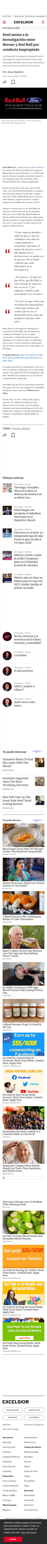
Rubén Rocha (19, 16)
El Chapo (7, 1500)
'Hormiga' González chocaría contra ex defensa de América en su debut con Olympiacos (28, 492)
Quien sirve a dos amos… (24, 704)
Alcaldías (28, 1457)
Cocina (27, 1461)
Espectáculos (9, 1466)
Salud (27, 1466)
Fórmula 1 (16, 428)
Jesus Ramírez (16, 71)
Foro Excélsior (10, 1481)
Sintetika (7, 1471)
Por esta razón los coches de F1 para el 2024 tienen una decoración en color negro (23, 357)
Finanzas (7, 1452)
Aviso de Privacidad (11, 1429)
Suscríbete (34, 1417)
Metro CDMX (9, 1495)
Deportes (7, 1461)
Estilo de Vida (30, 1471)
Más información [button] (28, 1532)
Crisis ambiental (10, 1486)
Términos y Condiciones (34, 1425)
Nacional (7, 1442)
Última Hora (30, 1442)
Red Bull (38, 167)
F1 (38, 202)
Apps (26, 1486)
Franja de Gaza (10, 1490)
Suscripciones (31, 1510)
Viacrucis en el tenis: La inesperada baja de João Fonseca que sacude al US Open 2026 (28, 537)
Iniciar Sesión (13, 1410)
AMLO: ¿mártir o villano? (24, 688)
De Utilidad (29, 1481)
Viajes (27, 1476)
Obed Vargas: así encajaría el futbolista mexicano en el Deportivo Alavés (27, 515)
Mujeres (6, 1510)
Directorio (7, 1425)
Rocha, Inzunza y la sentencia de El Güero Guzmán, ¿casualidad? (27, 640)
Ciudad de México (11, 1457)
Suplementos (30, 1437)
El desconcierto (23, 670)
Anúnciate (12, 1417)
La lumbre (20, 655)
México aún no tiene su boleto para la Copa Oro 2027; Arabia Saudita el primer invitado (28, 583)
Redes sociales (31, 1452)
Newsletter (34, 1410)
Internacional (9, 1447)
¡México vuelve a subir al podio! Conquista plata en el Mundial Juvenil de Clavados (28, 560)
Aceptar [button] (12, 1539)
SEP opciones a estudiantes (35, 16)
